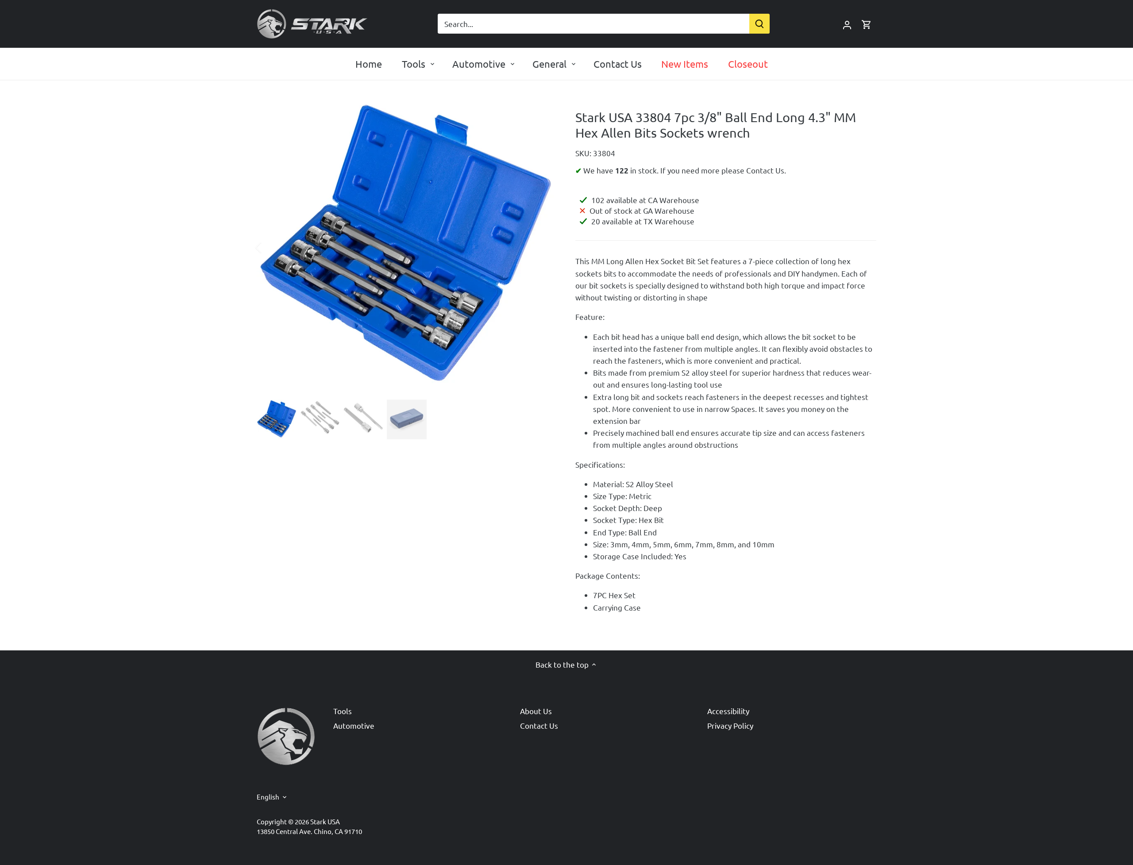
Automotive (353, 725)
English (268, 797)
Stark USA (325, 821)
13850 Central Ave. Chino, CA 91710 (309, 831)
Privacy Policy (730, 725)
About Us (536, 710)
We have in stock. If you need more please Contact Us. (684, 170)
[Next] (541, 247)
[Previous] (270, 247)
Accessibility (728, 710)
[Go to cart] (866, 24)
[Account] (847, 24)
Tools (342, 710)
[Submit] (759, 24)
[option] (405, 247)
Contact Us (539, 725)
